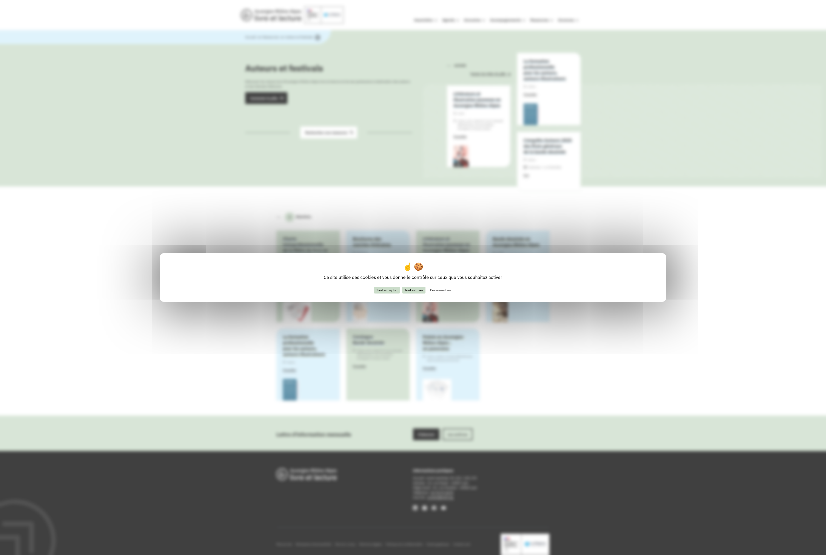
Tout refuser (413, 290)
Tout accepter (387, 290)
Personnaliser (441, 290)
